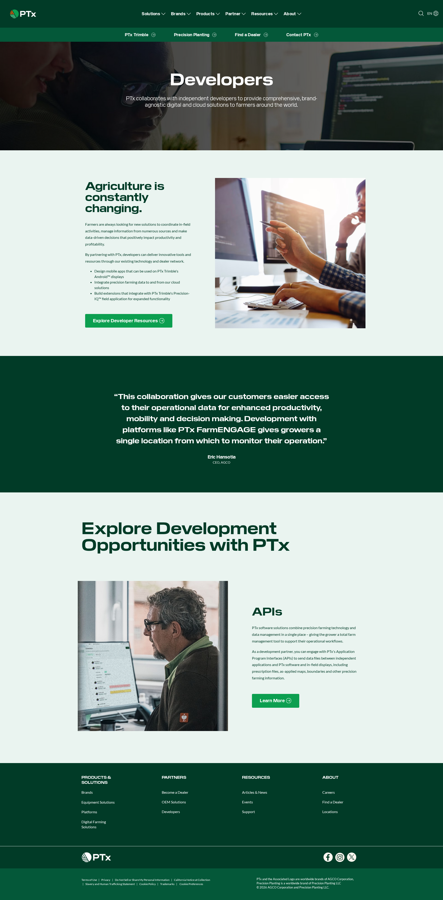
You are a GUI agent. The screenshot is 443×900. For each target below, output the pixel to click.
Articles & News (254, 792)
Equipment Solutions (98, 802)
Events (247, 802)
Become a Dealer (175, 792)
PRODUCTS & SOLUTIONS (96, 780)
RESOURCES (256, 777)
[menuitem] (153, 14)
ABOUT (330, 777)
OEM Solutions (174, 802)
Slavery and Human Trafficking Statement (110, 883)
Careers (328, 792)
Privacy (105, 879)
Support (248, 811)
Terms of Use (89, 879)
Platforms (89, 812)
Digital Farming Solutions (93, 824)
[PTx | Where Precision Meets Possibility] (23, 13)
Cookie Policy (147, 883)
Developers (171, 811)
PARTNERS (174, 777)
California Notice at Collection (192, 879)
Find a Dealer (332, 802)
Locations (330, 811)
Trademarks (167, 883)
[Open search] (421, 13)
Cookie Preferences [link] (191, 883)
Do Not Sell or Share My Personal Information (142, 879)
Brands (87, 792)
